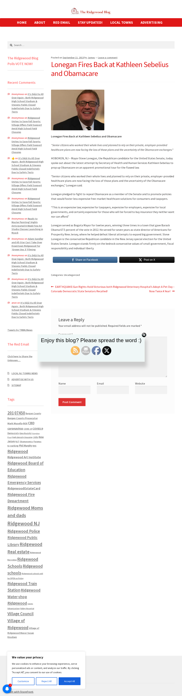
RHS (34, 445)
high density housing (22, 437)
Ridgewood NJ (23, 523)
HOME (22, 22)
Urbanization (13, 608)
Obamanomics (26, 441)
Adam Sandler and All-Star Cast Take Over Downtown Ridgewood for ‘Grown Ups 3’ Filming (27, 244)
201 (10, 412)
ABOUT (39, 22)
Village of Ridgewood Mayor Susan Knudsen (23, 633)
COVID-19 (28, 429)
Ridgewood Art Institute (24, 457)
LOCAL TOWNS (121, 22)
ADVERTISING (151, 22)
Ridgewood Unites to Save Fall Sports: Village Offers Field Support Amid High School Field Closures (27, 124)
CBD (31, 423)
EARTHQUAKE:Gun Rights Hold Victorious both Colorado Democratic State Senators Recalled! (81, 289)
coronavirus (15, 429)
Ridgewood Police (23, 531)
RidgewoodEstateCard (23, 488)
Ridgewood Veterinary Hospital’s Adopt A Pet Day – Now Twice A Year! (144, 289)
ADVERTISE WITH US (23, 379)
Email (100, 383)
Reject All (47, 681)
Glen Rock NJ (25, 433)
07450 (19, 412)
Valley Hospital (27, 608)
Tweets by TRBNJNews (20, 330)
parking (14, 445)
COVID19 (38, 428)
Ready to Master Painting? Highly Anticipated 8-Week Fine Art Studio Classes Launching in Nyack (27, 225)
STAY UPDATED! (90, 22)
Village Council (20, 613)
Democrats (13, 433)
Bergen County (33, 413)
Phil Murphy (25, 445)
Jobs (35, 437)
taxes (30, 603)
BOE (25, 423)
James (91, 57)
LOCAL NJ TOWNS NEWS (25, 373)
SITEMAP (16, 385)
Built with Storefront (20, 692)
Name (62, 383)
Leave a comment (107, 57)
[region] (46, 670)
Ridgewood (17, 451)
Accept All (69, 681)
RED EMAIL (61, 22)
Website (140, 383)
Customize (23, 681)
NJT (17, 441)
